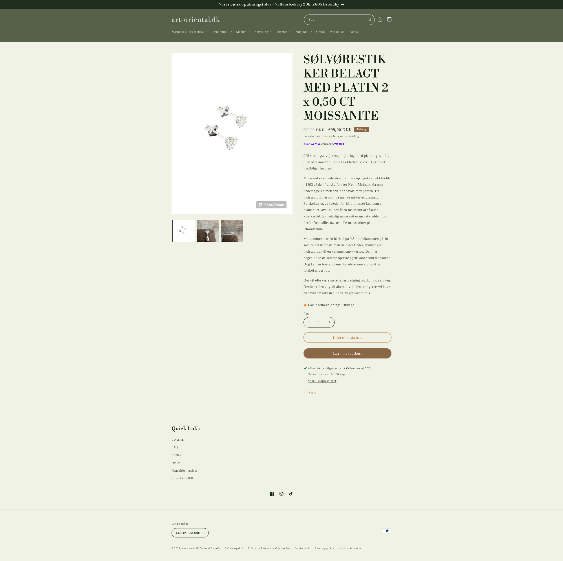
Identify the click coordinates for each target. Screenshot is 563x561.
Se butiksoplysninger (322, 381)
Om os (176, 463)
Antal (307, 313)
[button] (189, 31)
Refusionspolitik (234, 548)
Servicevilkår (302, 548)
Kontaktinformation (350, 548)
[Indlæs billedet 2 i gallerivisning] (208, 231)
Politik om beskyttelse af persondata (269, 548)
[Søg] (370, 19)
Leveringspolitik (324, 548)
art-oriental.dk (190, 548)
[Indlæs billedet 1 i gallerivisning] (184, 231)
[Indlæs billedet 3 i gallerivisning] (232, 231)
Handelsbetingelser (184, 470)
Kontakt (177, 455)
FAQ (175, 447)
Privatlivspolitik (183, 478)
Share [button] (312, 392)
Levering (327, 136)
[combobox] (339, 20)
